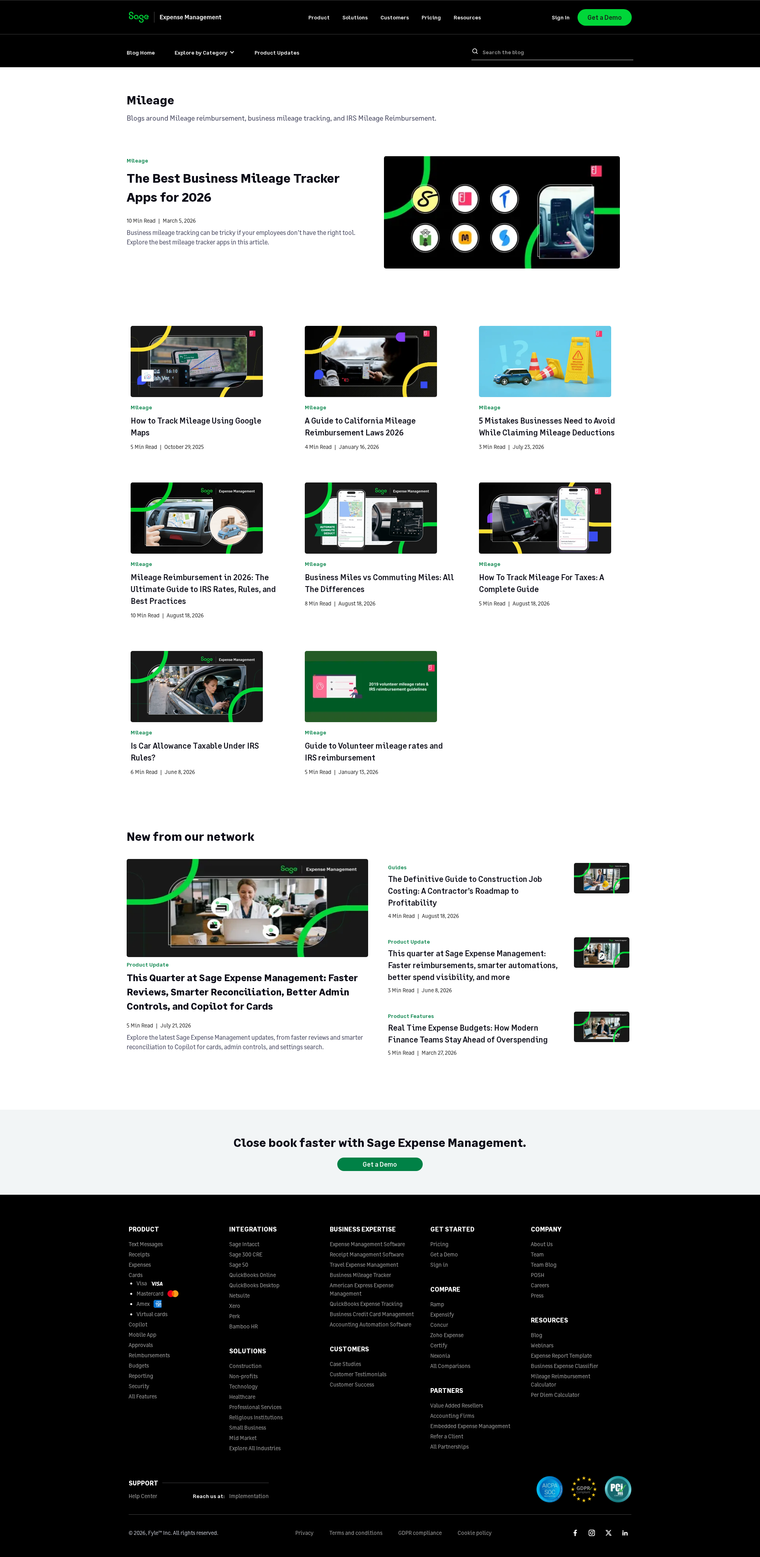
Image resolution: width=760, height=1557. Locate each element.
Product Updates (277, 52)
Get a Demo (604, 17)
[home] (182, 17)
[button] (319, 17)
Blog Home (141, 52)
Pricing (431, 17)
